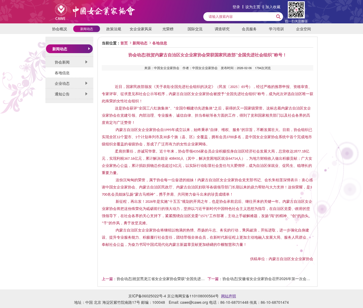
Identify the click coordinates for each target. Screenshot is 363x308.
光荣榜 (168, 28)
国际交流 (195, 28)
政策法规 (113, 28)
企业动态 (62, 83)
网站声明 (228, 295)
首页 (124, 42)
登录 (236, 6)
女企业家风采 (141, 28)
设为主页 (252, 6)
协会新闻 (62, 62)
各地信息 (62, 72)
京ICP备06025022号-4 (147, 295)
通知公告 (62, 93)
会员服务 (249, 28)
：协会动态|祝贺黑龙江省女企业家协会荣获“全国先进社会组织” (155, 278)
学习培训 (276, 28)
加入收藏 (272, 6)
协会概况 (59, 28)
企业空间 (303, 28)
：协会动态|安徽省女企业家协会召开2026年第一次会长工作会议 (260, 278)
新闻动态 (86, 28)
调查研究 (222, 28)
